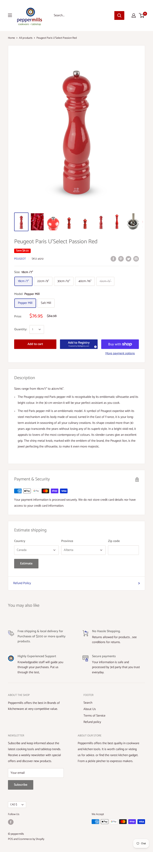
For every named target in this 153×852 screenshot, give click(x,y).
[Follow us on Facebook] (11, 822)
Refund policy (92, 722)
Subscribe (20, 784)
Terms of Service (94, 715)
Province (67, 541)
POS (10, 839)
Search (87, 702)
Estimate (26, 563)
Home (11, 38)
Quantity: (20, 329)
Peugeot (20, 259)
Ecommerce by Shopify (31, 839)
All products (25, 38)
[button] (79, 344)
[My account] (134, 15)
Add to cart (35, 344)
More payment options (120, 353)
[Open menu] (10, 15)
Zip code (114, 541)
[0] (141, 15)
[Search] (119, 15)
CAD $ (13, 804)
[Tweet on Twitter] (128, 259)
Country (19, 541)
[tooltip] (95, 346)
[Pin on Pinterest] (121, 259)
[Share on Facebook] (113, 259)
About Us (89, 709)
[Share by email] (136, 259)
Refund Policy (22, 583)
